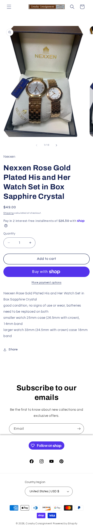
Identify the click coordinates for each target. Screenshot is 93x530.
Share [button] (13, 349)
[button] (9, 7)
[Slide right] (56, 145)
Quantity (9, 233)
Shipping (8, 213)
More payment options (46, 282)
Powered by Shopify (65, 523)
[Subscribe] (79, 428)
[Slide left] (37, 145)
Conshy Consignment (39, 523)
